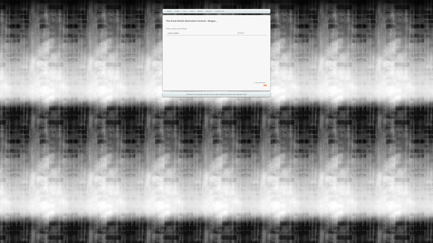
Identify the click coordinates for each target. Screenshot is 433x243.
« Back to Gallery (173, 33)
